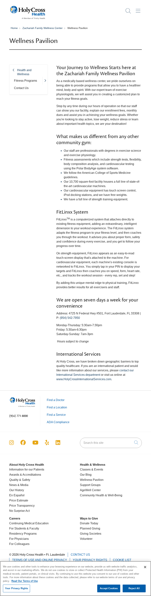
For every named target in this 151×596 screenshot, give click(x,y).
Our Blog (86, 474)
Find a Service (56, 414)
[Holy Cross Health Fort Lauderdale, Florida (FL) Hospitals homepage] (27, 20)
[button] (139, 10)
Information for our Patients (26, 469)
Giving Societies (90, 533)
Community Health (92, 495)
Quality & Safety (19, 479)
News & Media (18, 485)
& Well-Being (113, 495)
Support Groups (90, 485)
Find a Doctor (55, 400)
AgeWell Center (90, 490)
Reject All (134, 588)
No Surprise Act (19, 510)
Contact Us (21, 88)
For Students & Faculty (24, 528)
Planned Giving (90, 528)
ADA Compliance (58, 422)
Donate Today (89, 523)
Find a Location (57, 407)
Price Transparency (22, 505)
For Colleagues (19, 544)
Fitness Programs (25, 80)
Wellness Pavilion (91, 479)
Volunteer (86, 538)
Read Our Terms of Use (24, 581)
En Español (16, 495)
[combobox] (111, 443)
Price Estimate (18, 500)
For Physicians (19, 538)
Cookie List (122, 560)
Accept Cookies (109, 588)
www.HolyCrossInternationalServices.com (83, 379)
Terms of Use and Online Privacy (39, 560)
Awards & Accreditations (25, 474)
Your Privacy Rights (90, 560)
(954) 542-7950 (70, 317)
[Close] (145, 567)
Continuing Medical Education (29, 523)
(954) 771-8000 (18, 416)
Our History (16, 490)
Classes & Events (91, 469)
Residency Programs (23, 533)
